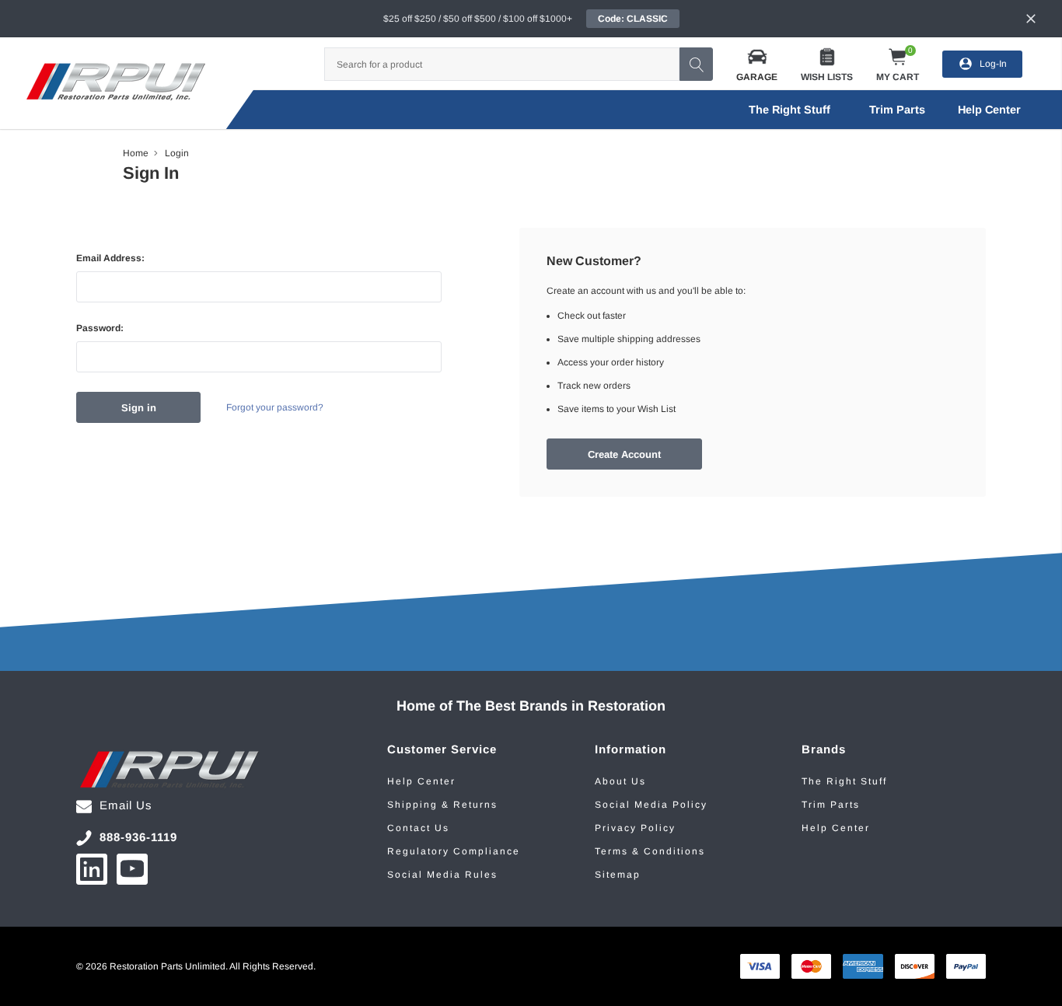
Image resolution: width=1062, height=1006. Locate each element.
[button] (756, 64)
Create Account (624, 454)
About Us (620, 781)
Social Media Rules (442, 874)
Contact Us (418, 828)
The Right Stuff (789, 109)
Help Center (421, 781)
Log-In (993, 63)
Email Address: (110, 258)
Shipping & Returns (442, 804)
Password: (100, 328)
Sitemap (618, 874)
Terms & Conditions (650, 851)
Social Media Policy (651, 804)
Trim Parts (897, 109)
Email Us (126, 805)
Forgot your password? (274, 407)
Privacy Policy (635, 828)
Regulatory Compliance (453, 851)
